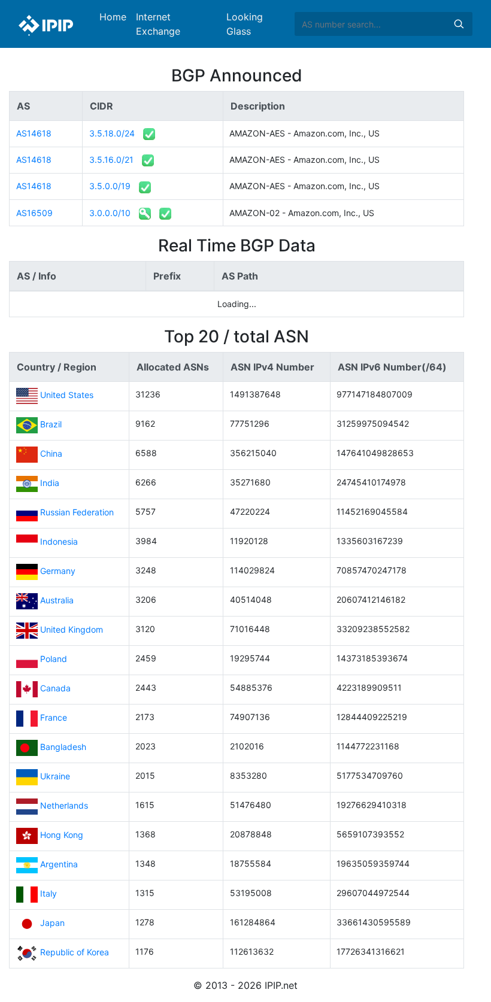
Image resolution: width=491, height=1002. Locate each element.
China (51, 453)
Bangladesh (63, 747)
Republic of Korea (74, 952)
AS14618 (33, 133)
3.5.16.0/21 (111, 159)
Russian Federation (77, 512)
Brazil (51, 424)
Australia (57, 600)
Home (112, 17)
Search (458, 24)
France (53, 717)
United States (66, 395)
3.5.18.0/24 (112, 133)
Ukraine (55, 776)
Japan (52, 923)
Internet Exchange (158, 24)
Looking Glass (244, 24)
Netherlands (64, 805)
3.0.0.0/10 (110, 213)
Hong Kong (61, 835)
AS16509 (34, 213)
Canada (55, 688)
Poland (53, 659)
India (49, 483)
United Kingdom (71, 629)
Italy (48, 893)
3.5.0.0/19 (110, 186)
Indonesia (59, 541)
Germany (57, 571)
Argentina (59, 864)
